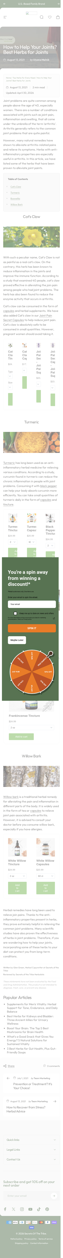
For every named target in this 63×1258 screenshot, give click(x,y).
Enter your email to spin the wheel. (23, 597)
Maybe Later (16, 640)
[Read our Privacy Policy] (54, 618)
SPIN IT (31, 628)
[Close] (55, 561)
